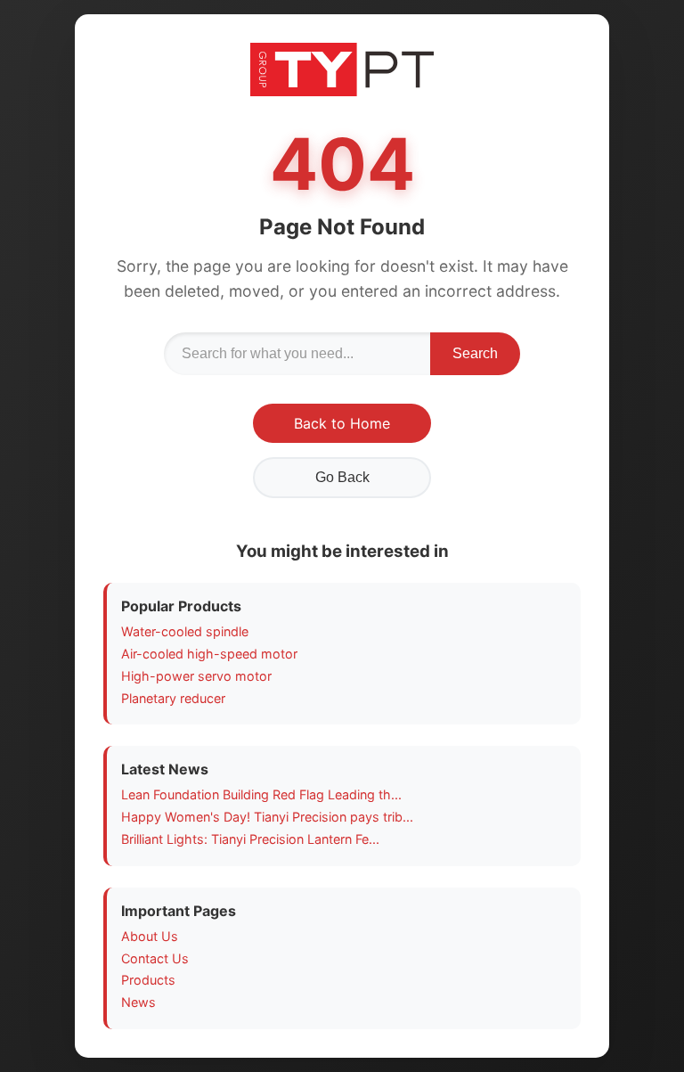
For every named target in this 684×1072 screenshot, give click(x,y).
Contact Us (155, 958)
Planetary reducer (173, 698)
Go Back (342, 477)
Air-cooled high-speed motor (209, 653)
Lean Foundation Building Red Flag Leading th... (261, 794)
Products (148, 979)
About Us (149, 936)
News (138, 1002)
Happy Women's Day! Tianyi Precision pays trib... (267, 816)
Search (475, 353)
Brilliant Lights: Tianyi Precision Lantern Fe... (250, 839)
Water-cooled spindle (184, 631)
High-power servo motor (196, 675)
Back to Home (342, 423)
